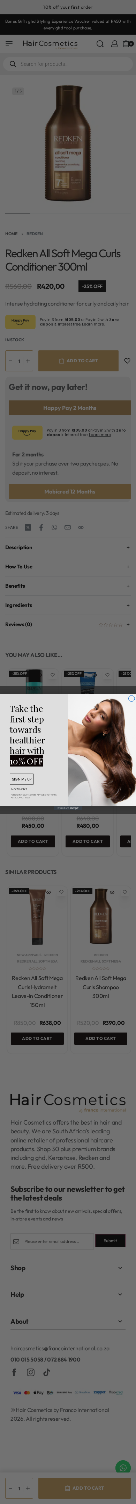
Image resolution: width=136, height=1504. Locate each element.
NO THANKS (19, 789)
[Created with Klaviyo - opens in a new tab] (68, 808)
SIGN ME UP (21, 779)
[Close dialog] (132, 698)
